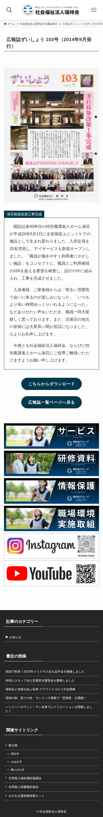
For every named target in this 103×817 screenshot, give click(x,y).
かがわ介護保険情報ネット (26, 796)
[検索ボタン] (9, 10)
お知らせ (15, 637)
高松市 (15, 753)
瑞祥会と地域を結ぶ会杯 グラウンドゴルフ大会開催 (40, 689)
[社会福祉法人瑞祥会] (51, 10)
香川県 (13, 745)
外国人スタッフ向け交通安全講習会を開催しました (40, 680)
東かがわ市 (17, 769)
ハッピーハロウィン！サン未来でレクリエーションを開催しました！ (49, 709)
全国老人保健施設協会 (23, 787)
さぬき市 (16, 761)
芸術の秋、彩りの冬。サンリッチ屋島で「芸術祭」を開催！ (46, 698)
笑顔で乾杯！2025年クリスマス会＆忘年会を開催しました (45, 671)
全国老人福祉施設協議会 (25, 778)
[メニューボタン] (93, 10)
